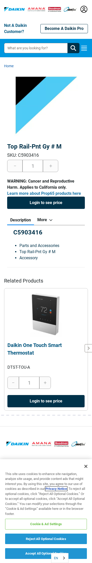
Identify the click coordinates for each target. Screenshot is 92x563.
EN (56, 558)
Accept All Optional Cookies (46, 553)
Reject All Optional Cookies (46, 539)
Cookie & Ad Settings (46, 524)
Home (9, 66)
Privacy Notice (56, 489)
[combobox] (59, 558)
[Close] (85, 466)
